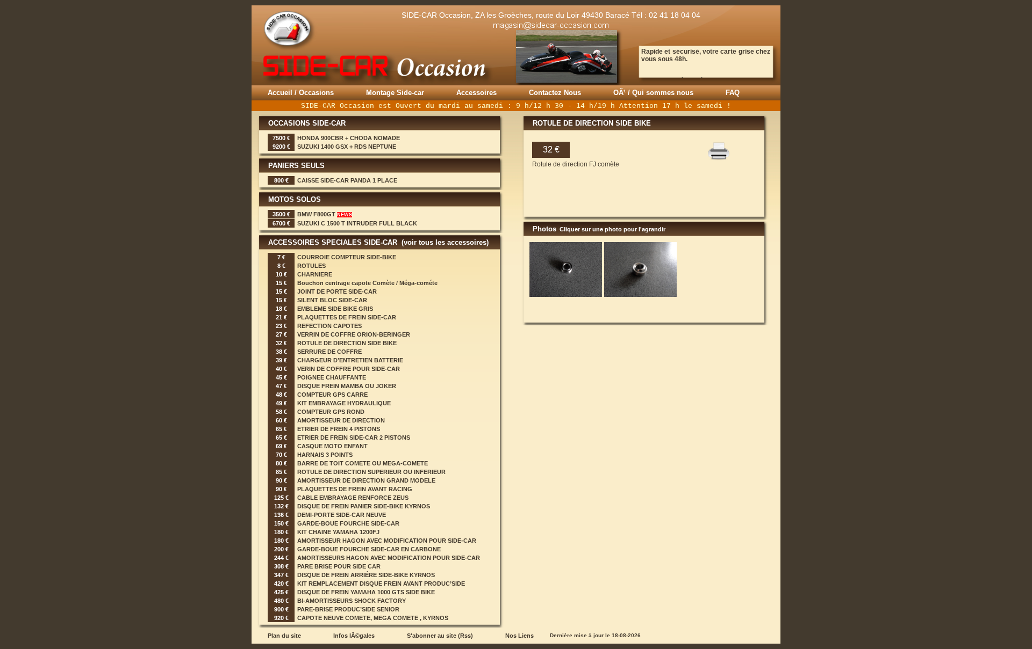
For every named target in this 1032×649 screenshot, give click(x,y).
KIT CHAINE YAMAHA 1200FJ (338, 532)
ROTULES (311, 265)
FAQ (733, 93)
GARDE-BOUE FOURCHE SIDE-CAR (348, 523)
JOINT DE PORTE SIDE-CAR (337, 291)
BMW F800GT (324, 214)
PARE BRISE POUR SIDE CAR (339, 566)
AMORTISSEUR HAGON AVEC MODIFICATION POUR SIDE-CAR (386, 540)
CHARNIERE (314, 274)
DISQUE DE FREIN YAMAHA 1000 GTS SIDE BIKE (366, 592)
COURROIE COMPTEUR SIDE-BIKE (346, 257)
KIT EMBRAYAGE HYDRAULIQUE (344, 403)
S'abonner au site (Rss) (440, 635)
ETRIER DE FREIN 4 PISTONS (338, 429)
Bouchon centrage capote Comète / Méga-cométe (367, 283)
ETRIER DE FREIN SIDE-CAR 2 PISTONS (353, 437)
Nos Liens (519, 635)
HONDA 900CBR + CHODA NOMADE (348, 138)
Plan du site (284, 635)
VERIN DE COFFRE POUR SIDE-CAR (348, 369)
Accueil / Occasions (301, 93)
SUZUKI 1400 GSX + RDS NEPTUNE (346, 146)
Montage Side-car (395, 93)
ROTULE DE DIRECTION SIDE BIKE (347, 343)
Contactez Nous (555, 93)
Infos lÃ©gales (354, 635)
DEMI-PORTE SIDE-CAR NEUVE (341, 515)
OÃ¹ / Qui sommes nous (653, 93)
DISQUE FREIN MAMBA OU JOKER (346, 386)
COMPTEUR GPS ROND (330, 412)
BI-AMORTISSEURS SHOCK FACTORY (351, 600)
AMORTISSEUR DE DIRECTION (341, 420)
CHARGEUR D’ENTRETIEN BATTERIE (350, 360)
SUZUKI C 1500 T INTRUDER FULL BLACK (357, 223)
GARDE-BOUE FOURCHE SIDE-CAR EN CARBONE (369, 549)
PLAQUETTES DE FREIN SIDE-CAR (346, 317)
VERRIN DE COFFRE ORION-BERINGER (353, 334)
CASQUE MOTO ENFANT (332, 446)
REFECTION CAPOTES (329, 326)
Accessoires (476, 93)
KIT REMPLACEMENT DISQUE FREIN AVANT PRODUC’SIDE (381, 583)
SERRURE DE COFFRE (329, 351)
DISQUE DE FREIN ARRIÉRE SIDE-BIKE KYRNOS (366, 575)
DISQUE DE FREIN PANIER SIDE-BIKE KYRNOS (363, 506)
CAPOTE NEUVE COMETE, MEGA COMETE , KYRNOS (372, 618)
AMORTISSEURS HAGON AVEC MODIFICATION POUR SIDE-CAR (388, 558)
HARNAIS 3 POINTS (325, 454)
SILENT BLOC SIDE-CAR (332, 300)
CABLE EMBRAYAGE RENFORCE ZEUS (352, 497)
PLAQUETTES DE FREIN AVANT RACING (354, 489)
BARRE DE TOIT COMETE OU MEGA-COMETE (362, 463)
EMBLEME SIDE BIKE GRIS (335, 308)
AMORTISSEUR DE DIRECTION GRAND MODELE (366, 480)
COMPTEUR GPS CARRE (332, 394)
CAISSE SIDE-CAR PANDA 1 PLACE (347, 180)
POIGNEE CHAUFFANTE (331, 377)
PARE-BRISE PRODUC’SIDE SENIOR (348, 609)
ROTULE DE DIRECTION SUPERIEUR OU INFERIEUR (371, 472)
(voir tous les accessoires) (444, 242)
